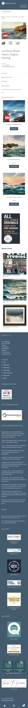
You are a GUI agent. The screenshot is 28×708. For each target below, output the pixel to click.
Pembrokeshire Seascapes (8, 66)
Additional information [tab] (7, 77)
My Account (4, 705)
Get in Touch (6, 365)
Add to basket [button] (14, 166)
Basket (5, 378)
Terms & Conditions (8, 372)
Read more (14, 128)
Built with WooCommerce (8, 700)
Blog (4, 362)
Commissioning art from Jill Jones (10, 301)
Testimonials (6, 370)
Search (14, 705)
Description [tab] (4, 73)
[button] (24, 24)
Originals (8, 16)
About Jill (5, 359)
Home (4, 16)
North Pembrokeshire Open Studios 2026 (11, 275)
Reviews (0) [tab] (4, 81)
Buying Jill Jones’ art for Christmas (10, 326)
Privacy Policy (6, 375)
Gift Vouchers (6, 367)
